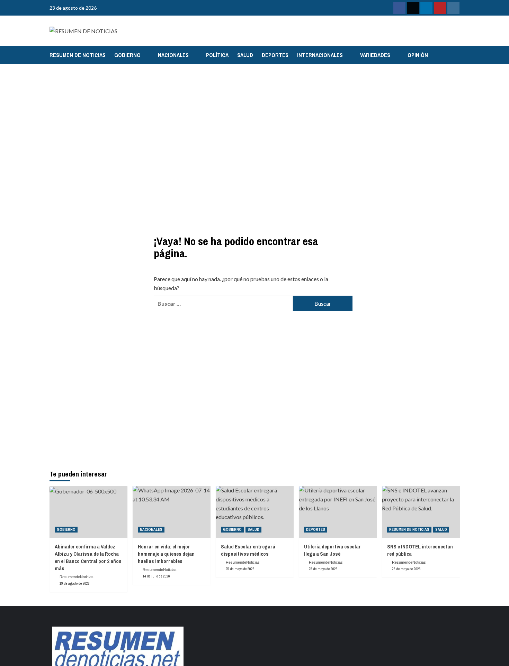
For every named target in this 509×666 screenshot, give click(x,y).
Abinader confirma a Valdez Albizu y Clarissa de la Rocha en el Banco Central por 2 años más (88, 557)
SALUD (245, 55)
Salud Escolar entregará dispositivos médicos (248, 550)
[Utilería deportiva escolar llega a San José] (338, 512)
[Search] (455, 54)
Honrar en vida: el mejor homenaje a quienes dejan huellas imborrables (166, 554)
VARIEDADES (375, 55)
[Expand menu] (145, 55)
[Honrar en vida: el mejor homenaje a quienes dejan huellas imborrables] (172, 512)
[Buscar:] (223, 303)
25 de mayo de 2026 (240, 568)
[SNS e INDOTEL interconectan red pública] (421, 512)
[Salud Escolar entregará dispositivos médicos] (255, 512)
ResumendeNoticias (76, 577)
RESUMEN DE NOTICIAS (78, 55)
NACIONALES (173, 55)
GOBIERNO (127, 55)
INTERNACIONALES (320, 55)
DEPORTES (275, 55)
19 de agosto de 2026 (75, 583)
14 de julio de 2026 (156, 576)
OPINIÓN (418, 55)
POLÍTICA (217, 55)
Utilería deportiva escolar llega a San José (332, 550)
